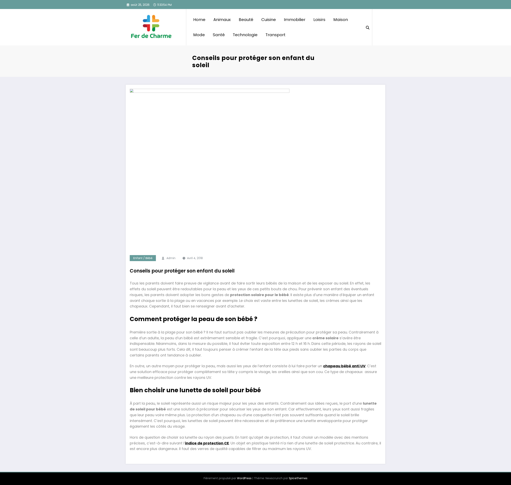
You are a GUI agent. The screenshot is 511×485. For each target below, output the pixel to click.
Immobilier (294, 19)
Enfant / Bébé (143, 258)
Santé (219, 35)
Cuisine (268, 19)
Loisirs (319, 19)
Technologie (245, 35)
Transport (275, 35)
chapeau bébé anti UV (344, 365)
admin (170, 258)
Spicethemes (298, 478)
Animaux (222, 19)
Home (199, 19)
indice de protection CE (207, 443)
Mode (199, 35)
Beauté (246, 19)
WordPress (244, 478)
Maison (340, 19)
